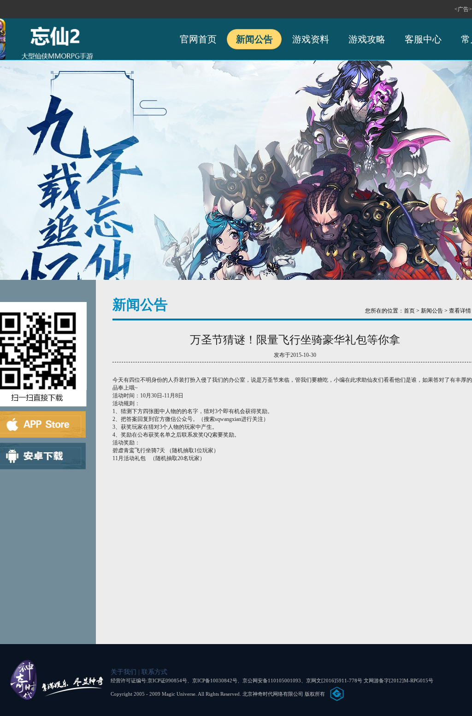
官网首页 (198, 39)
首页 (409, 311)
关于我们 (124, 672)
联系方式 (154, 672)
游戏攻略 (366, 39)
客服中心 (423, 39)
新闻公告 (254, 39)
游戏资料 (310, 39)
